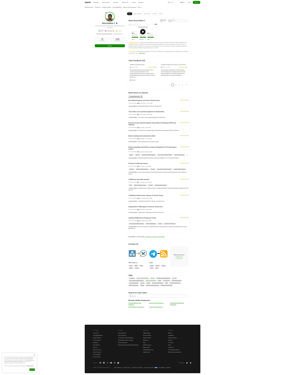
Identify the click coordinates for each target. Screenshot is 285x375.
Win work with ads (122, 342)
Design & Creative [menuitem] (106, 7)
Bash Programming (151, 280)
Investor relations (172, 337)
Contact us (171, 347)
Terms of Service (118, 367)
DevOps (174, 278)
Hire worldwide (97, 354)
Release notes (146, 352)
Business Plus (96, 345)
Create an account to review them (155, 236)
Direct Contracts (97, 352)
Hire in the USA (97, 356)
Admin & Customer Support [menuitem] (130, 7)
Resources (145, 340)
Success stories (147, 335)
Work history (147, 13)
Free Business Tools (148, 349)
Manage (32, 369)
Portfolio (155, 13)
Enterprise (95, 342)
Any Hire (95, 347)
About (129, 13)
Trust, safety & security (173, 349)
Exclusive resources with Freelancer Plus (128, 345)
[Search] (169, 2)
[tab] (135, 96)
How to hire (96, 333)
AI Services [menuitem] (98, 7)
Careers (170, 340)
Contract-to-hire (97, 349)
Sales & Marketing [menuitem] (117, 7)
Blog (144, 342)
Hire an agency (97, 340)
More (139, 7)
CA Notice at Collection (137, 367)
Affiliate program (147, 345)
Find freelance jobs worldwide (125, 337)
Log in (189, 2)
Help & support (147, 333)
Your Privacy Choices (151, 367)
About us (170, 333)
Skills (160, 13)
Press (169, 345)
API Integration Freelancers (136, 307)
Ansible (152, 278)
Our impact (171, 342)
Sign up (196, 2)
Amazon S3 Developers (156, 307)
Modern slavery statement (174, 352)
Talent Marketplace (98, 335)
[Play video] (143, 31)
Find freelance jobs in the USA (125, 340)
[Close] (34, 355)
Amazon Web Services (142, 278)
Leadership (171, 335)
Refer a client (146, 347)
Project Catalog (97, 337)
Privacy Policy (126, 367)
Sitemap (168, 367)
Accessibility (162, 367)
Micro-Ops (171, 20)
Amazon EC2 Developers (156, 303)
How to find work (122, 333)
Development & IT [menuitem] (89, 7)
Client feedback (137, 13)
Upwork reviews (147, 337)
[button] (117, 23)
